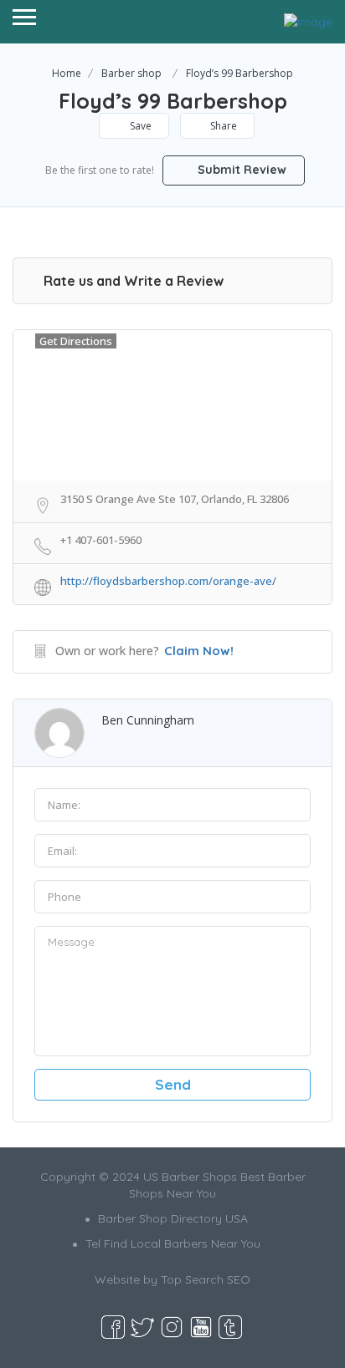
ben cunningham (147, 720)
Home (66, 73)
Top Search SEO (205, 1279)
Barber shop (131, 73)
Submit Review (240, 169)
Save (139, 126)
